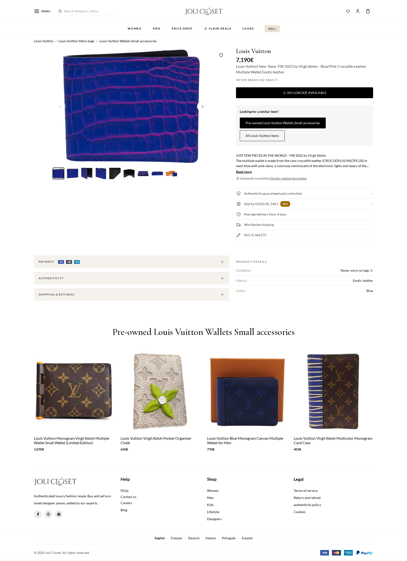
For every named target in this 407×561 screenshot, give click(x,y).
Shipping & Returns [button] (56, 294)
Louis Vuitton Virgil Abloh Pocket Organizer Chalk (156, 440)
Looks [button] (248, 28)
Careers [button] (126, 503)
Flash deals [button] (220, 28)
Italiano (211, 538)
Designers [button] (214, 519)
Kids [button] (210, 505)
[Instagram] (48, 514)
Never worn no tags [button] (255, 80)
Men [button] (156, 28)
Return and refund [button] (307, 498)
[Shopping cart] (368, 11)
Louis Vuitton (253, 51)
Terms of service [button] (305, 491)
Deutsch (193, 538)
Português (229, 538)
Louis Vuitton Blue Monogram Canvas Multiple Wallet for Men (245, 440)
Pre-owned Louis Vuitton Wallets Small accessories (283, 123)
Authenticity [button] (51, 278)
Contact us (128, 497)
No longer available (306, 93)
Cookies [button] (299, 512)
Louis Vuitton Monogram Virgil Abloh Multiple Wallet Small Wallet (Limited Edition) (71, 440)
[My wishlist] (348, 11)
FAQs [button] (125, 491)
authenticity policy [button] (307, 505)
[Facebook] (38, 514)
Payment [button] (47, 261)
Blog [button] (124, 510)
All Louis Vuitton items (262, 136)
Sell (272, 28)
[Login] (357, 11)
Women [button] (134, 28)
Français (176, 538)
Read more (244, 172)
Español (247, 538)
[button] (202, 106)
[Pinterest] (59, 514)
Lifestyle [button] (213, 512)
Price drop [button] (182, 28)
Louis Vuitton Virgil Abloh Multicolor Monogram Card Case (333, 440)
